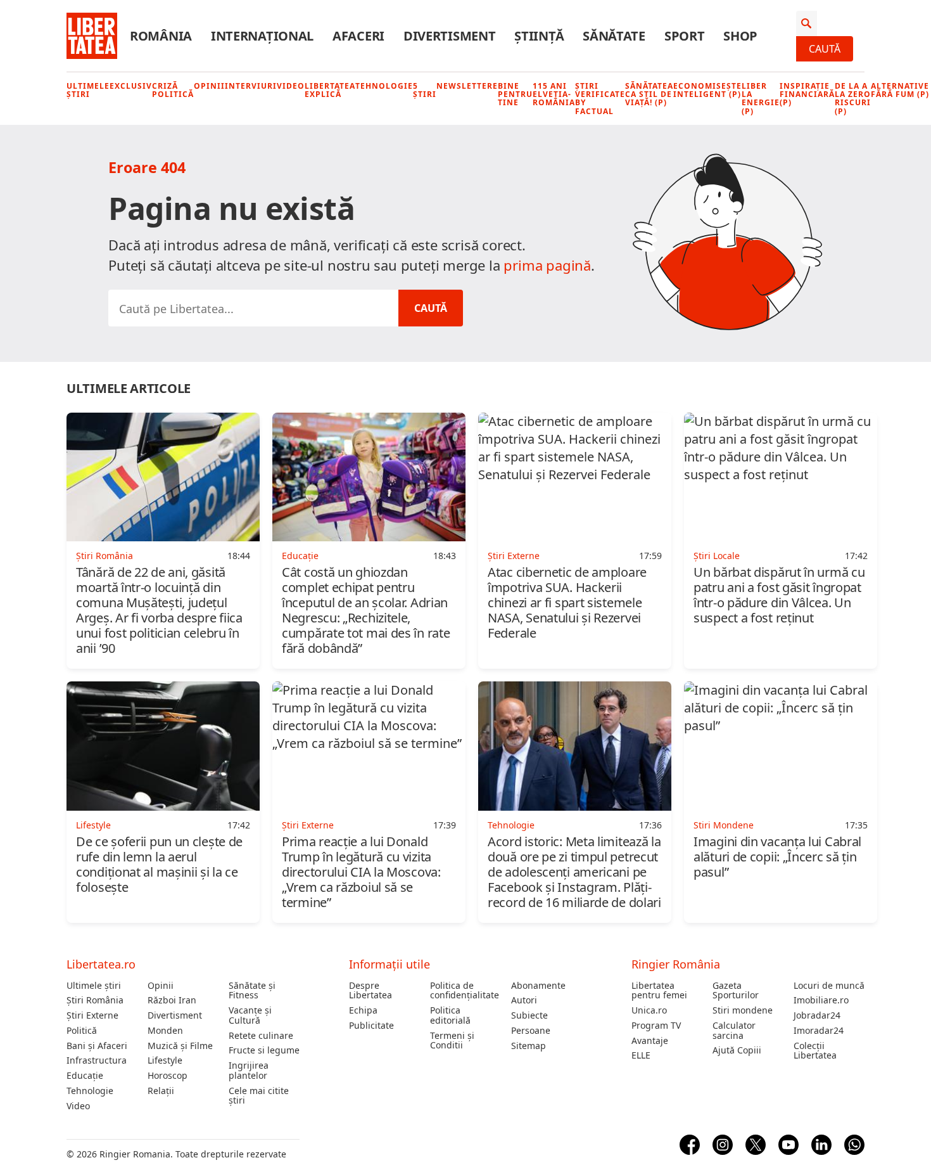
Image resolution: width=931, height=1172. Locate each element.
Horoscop (167, 1076)
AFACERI (358, 36)
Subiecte (529, 1015)
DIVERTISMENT (449, 36)
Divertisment (175, 1015)
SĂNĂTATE (614, 36)
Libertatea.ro (101, 964)
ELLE (640, 1055)
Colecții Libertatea (815, 1051)
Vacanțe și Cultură (250, 1015)
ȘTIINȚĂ (539, 36)
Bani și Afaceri (96, 1046)
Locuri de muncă (829, 986)
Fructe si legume (264, 1050)
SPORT (684, 36)
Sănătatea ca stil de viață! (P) (649, 94)
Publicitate (371, 1026)
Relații (161, 1091)
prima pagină (547, 264)
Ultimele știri (88, 90)
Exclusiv (131, 86)
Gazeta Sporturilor (735, 991)
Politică (81, 1031)
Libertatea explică (330, 90)
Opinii (209, 86)
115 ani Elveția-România (554, 94)
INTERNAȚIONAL (262, 36)
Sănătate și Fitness (252, 991)
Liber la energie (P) (761, 98)
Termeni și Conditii (452, 1041)
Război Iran (172, 1000)
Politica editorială (450, 1015)
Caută (824, 49)
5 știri (424, 90)
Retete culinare (261, 1036)
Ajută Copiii (736, 1050)
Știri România (95, 1000)
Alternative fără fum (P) (900, 90)
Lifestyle (165, 1060)
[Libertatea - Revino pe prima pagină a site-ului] (91, 36)
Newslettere (467, 86)
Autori (524, 1000)
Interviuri (251, 86)
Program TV (656, 1026)
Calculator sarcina (734, 1031)
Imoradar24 (819, 1031)
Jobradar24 (817, 1015)
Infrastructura (96, 1060)
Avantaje (649, 1041)
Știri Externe (92, 1015)
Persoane (530, 1031)
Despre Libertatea (370, 991)
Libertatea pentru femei (659, 991)
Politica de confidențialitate (464, 991)
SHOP (740, 36)
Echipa (363, 1010)
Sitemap (528, 1046)
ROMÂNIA (161, 36)
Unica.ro (649, 1010)
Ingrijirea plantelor (249, 1070)
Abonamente (538, 986)
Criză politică (173, 90)
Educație (84, 1076)
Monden (165, 1031)
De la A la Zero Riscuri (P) (853, 98)
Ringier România (675, 964)
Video (291, 86)
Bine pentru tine (515, 94)
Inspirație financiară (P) (807, 94)
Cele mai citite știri (259, 1096)
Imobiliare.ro (821, 1000)
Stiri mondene (742, 1010)
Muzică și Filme (180, 1046)
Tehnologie (384, 86)
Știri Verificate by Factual (600, 98)
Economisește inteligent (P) (707, 90)
